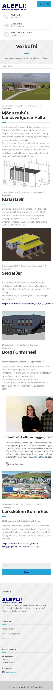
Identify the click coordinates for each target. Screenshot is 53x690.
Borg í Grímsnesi (19, 352)
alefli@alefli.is (11, 672)
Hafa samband (8, 638)
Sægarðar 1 (13, 273)
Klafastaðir (13, 199)
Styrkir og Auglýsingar (11, 633)
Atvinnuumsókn (8, 628)
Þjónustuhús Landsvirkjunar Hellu (23, 115)
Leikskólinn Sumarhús (25, 511)
